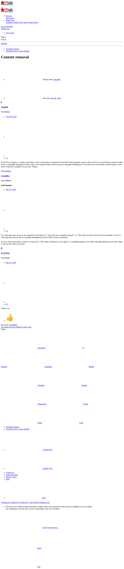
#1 (7, 158)
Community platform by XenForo (25, 502)
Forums (9, 16)
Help (8, 479)
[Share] (24, 137)
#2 (7, 231)
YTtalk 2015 (47, 450)
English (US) (47, 468)
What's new (10, 20)
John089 (57, 79)
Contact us (10, 473)
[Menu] (2, 7)
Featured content (12, 22)
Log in (3, 39)
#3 (7, 304)
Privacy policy (11, 477)
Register (4, 44)
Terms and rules (12, 475)
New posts (10, 18)
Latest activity (33, 22)
